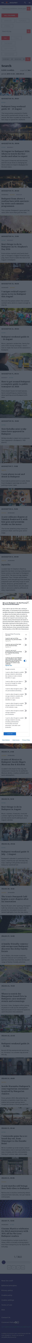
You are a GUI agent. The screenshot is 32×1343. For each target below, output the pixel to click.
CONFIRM (10, 733)
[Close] (28, 603)
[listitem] (16, 634)
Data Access (16, 740)
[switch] (25, 639)
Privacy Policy (26, 740)
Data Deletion (6, 740)
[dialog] (16, 671)
